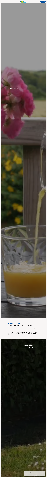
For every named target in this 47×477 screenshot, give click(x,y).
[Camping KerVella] (23, 1)
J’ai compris (28, 474)
